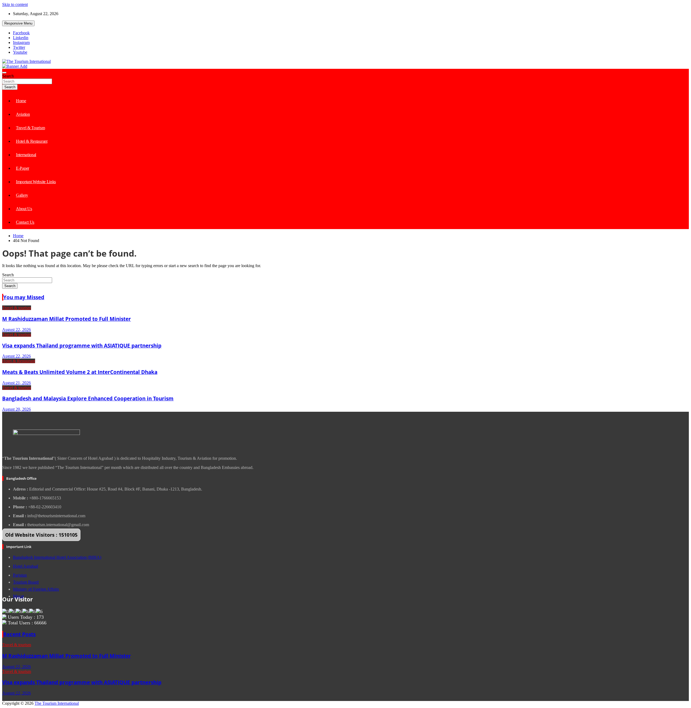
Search (8, 76)
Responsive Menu (18, 23)
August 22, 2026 (16, 329)
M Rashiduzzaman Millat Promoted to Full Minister (66, 318)
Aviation (23, 114)
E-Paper (22, 168)
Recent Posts (19, 634)
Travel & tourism (16, 307)
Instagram (21, 42)
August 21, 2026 (16, 382)
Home (21, 100)
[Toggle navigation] (4, 72)
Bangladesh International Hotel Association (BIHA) (57, 557)
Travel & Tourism (30, 127)
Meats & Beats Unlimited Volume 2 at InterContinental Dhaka (79, 372)
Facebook (21, 32)
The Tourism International (57, 703)
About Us (24, 208)
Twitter (19, 47)
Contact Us (25, 222)
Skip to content (15, 4)
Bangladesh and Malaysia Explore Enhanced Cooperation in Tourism (88, 398)
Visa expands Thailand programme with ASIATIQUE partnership (81, 345)
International (26, 154)
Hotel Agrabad (25, 566)
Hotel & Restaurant (32, 141)
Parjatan (20, 575)
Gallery (22, 195)
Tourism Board (26, 582)
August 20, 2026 (16, 409)
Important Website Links (36, 181)
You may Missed (23, 297)
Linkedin (20, 37)
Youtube (20, 52)
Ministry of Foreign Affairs (36, 589)
